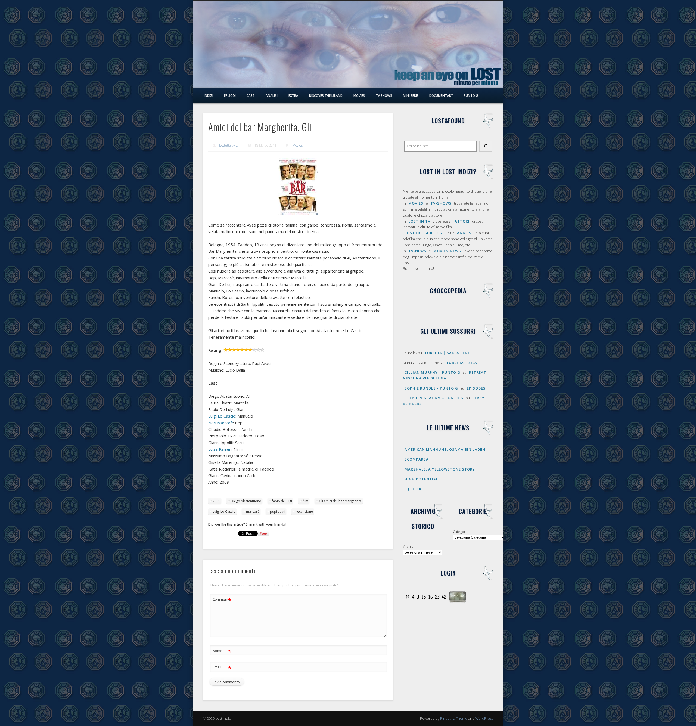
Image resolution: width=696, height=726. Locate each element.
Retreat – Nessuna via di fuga (446, 375)
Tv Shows (384, 95)
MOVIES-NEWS (447, 250)
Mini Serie (410, 95)
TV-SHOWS (441, 203)
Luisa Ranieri (220, 449)
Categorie (460, 531)
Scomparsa (417, 459)
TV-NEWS (417, 250)
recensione (304, 511)
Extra (293, 95)
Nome (222, 651)
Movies (359, 95)
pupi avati (277, 511)
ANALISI (465, 232)
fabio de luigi (282, 501)
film (305, 501)
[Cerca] (485, 146)
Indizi (208, 95)
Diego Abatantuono (246, 501)
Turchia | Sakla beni (446, 352)
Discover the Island (326, 95)
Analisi (272, 95)
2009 (216, 501)
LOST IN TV (419, 221)
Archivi (408, 546)
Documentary (441, 95)
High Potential (421, 479)
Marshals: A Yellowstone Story (440, 469)
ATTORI (462, 221)
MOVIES (415, 203)
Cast (251, 95)
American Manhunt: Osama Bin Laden (445, 449)
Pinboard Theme (453, 718)
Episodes (476, 388)
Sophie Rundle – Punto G (431, 388)
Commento (222, 600)
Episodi (230, 95)
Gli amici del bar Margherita (340, 501)
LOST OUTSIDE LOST (425, 232)
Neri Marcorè (220, 422)
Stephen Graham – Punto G (434, 398)
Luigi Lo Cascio (221, 416)
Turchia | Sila (461, 362)
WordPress (484, 718)
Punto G (471, 95)
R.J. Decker (415, 488)
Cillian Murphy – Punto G (432, 372)
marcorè (252, 511)
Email (222, 668)
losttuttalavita (228, 145)
